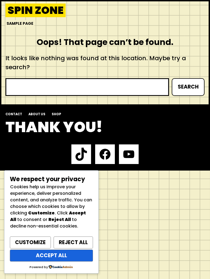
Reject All (73, 242)
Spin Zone (35, 10)
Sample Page (20, 23)
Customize (30, 242)
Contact (13, 114)
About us (36, 114)
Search (188, 86)
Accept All (51, 255)
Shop (56, 114)
